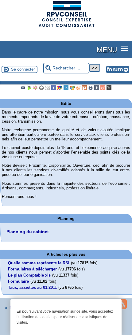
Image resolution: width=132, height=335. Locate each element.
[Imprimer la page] (90, 89)
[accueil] (66, 26)
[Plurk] (84, 89)
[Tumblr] (96, 89)
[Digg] (47, 89)
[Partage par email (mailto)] (23, 89)
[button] (124, 48)
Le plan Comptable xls (29, 275)
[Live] (72, 89)
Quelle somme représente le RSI (38, 263)
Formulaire (18, 281)
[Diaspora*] (41, 89)
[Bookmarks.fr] (35, 89)
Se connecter (23, 69)
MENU (107, 49)
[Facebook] (53, 89)
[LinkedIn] (66, 89)
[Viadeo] (102, 89)
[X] (109, 89)
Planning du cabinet (27, 231)
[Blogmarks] (29, 89)
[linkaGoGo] (59, 89)
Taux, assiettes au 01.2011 (32, 287)
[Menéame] (78, 89)
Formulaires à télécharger (32, 269)
